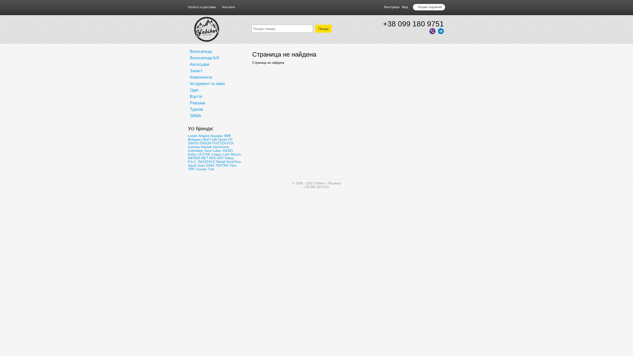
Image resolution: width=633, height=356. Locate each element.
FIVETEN (219, 143)
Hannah (206, 147)
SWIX (210, 165)
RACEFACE (206, 162)
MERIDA (194, 158)
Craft (213, 139)
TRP (191, 169)
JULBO (227, 151)
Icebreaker (195, 151)
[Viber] (432, 31)
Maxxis (236, 154)
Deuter (222, 139)
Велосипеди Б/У (204, 58)
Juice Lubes (212, 151)
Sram (201, 165)
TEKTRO (222, 165)
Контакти (228, 7)
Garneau (194, 147)
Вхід (405, 7)
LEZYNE (204, 154)
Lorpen (193, 136)
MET (204, 158)
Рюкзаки (197, 103)
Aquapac (217, 136)
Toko (232, 165)
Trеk (211, 169)
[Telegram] (441, 31)
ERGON (205, 143)
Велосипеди (201, 51)
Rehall (220, 162)
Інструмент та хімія (207, 84)
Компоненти (201, 77)
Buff (206, 139)
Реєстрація (392, 7)
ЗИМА (195, 116)
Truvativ (201, 169)
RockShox (233, 162)
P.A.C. (192, 162)
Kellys (192, 154)
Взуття (196, 96)
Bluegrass (195, 139)
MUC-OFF (216, 158)
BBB (227, 136)
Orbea (229, 158)
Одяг (194, 90)
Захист (196, 71)
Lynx (226, 154)
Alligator (204, 136)
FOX (230, 143)
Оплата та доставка (202, 7)
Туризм (196, 109)
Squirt (192, 165)
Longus (216, 154)
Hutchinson (221, 147)
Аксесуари (199, 64)
